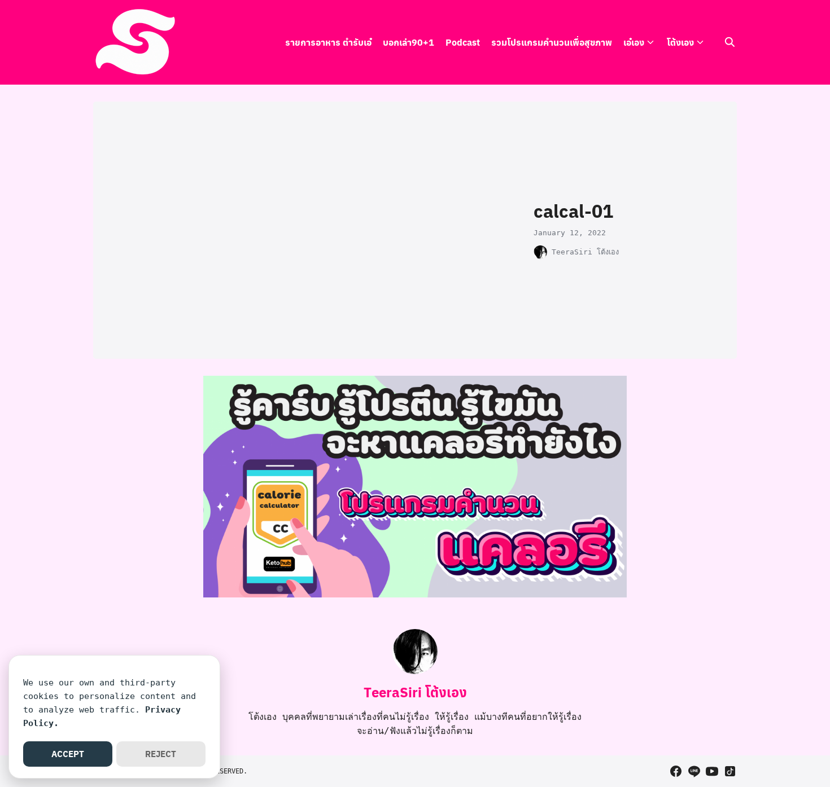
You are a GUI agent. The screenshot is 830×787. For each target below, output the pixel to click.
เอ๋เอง (633, 42)
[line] (694, 771)
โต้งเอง (680, 42)
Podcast (462, 42)
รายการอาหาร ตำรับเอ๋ (328, 42)
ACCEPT (67, 754)
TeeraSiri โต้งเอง (585, 252)
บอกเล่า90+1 (408, 42)
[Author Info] (415, 671)
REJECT (160, 754)
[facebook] (676, 771)
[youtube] (712, 771)
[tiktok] (730, 771)
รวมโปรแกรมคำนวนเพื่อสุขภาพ (551, 42)
